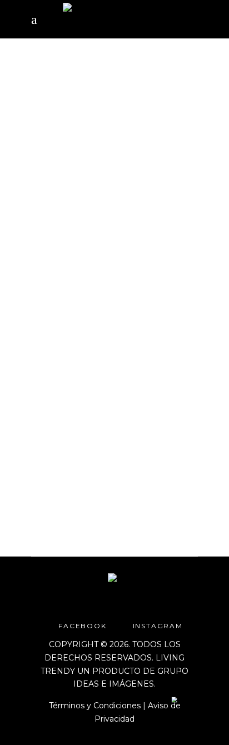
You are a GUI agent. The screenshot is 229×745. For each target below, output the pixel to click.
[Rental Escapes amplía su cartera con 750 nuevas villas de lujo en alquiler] (114, 122)
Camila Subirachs (76, 475)
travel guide (100, 227)
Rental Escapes (127, 214)
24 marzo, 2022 (58, 201)
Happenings (122, 201)
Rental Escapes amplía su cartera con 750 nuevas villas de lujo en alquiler (108, 274)
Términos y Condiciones (95, 706)
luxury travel (59, 214)
